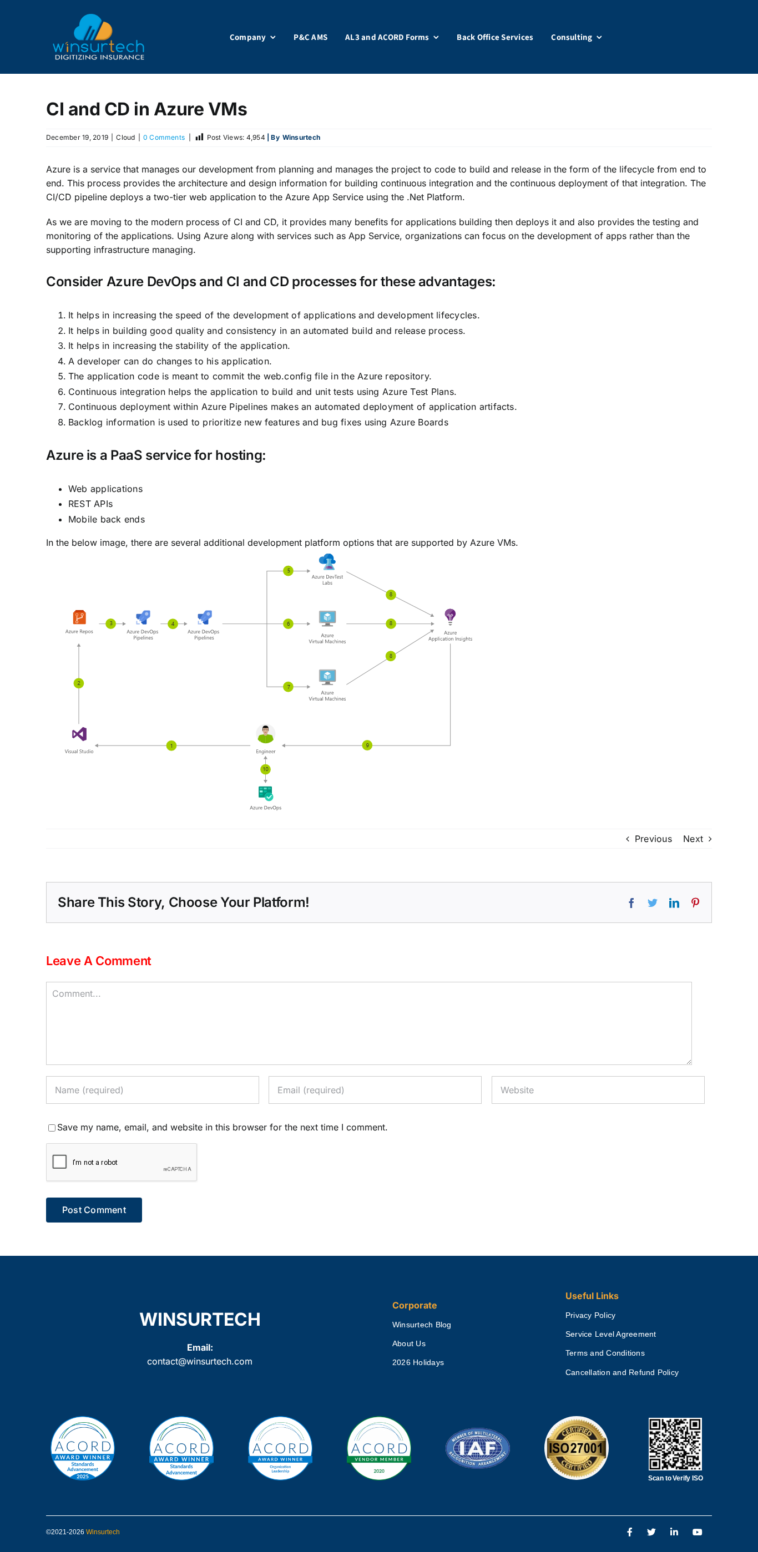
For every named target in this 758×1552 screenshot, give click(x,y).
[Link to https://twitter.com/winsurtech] (651, 1532)
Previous (653, 838)
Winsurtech (103, 1532)
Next (693, 838)
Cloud (125, 137)
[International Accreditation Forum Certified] (478, 1428)
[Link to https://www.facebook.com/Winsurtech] (630, 1532)
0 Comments (164, 137)
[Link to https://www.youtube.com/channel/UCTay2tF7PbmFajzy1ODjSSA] (697, 1532)
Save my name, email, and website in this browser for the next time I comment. (222, 1127)
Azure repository (393, 376)
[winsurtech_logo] (98, 18)
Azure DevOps (151, 281)
